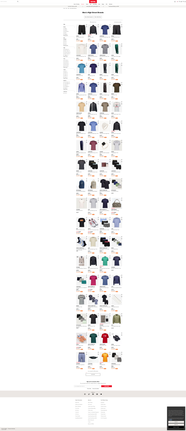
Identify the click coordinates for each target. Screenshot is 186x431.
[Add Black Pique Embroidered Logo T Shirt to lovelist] (86, 121)
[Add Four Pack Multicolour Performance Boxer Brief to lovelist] (86, 314)
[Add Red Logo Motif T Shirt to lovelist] (110, 333)
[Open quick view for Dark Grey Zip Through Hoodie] (121, 123)
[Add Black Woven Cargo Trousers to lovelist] (110, 63)
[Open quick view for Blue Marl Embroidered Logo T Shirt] (110, 26)
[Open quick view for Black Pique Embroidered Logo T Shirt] (86, 123)
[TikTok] (89, 394)
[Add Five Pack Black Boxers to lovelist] (121, 237)
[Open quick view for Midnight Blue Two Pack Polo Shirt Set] (110, 181)
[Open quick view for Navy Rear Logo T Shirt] (98, 65)
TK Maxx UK (93, 1)
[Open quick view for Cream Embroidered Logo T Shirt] (86, 46)
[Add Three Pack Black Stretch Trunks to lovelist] (98, 159)
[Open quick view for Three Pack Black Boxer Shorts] (121, 161)
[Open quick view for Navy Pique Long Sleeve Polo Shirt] (121, 277)
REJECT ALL (176, 424)
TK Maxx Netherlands (104, 410)
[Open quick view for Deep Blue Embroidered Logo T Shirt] (110, 277)
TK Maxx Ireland (103, 404)
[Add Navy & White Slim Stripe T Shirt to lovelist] (110, 44)
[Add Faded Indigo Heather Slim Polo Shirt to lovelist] (98, 44)
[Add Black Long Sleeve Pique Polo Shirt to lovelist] (98, 256)
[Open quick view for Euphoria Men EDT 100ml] (110, 161)
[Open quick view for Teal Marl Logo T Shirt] (86, 65)
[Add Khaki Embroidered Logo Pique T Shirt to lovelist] (110, 102)
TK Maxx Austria (103, 408)
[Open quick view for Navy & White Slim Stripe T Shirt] (110, 46)
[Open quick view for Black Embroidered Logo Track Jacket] (98, 104)
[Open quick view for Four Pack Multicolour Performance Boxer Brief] (86, 316)
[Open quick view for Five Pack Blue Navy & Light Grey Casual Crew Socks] (86, 238)
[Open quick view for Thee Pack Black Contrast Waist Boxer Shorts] (110, 238)
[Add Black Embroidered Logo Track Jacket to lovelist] (98, 102)
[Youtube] (101, 394)
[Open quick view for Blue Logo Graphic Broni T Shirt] (121, 258)
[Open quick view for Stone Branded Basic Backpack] (98, 181)
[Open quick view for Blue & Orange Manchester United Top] (86, 84)
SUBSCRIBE (106, 386)
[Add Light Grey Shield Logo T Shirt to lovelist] (98, 198)
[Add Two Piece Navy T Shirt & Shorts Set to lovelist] (110, 294)
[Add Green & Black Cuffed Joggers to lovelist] (121, 44)
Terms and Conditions (95, 388)
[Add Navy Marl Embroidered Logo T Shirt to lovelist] (98, 82)
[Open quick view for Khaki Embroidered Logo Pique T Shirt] (110, 104)
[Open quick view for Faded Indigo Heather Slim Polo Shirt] (98, 46)
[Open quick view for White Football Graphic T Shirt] (121, 104)
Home (99, 4)
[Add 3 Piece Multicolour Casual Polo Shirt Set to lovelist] (98, 294)
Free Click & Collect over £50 (72, 6)
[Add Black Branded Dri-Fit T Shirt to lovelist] (86, 217)
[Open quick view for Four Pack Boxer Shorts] (121, 181)
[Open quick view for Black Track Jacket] (98, 26)
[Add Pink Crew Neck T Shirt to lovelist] (98, 275)
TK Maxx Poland (103, 414)
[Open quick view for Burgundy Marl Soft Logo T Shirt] (98, 142)
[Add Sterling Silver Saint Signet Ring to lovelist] (110, 121)
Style (64, 47)
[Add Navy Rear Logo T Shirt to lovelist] (98, 63)
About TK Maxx (90, 402)
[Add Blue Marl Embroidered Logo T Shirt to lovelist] (110, 25)
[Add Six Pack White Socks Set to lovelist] (121, 294)
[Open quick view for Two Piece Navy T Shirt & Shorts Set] (110, 296)
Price (64, 58)
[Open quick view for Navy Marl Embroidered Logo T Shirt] (98, 84)
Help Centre (77, 402)
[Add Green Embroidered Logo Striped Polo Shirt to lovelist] (110, 256)
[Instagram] (84, 394)
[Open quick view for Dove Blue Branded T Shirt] (121, 219)
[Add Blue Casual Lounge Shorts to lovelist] (86, 352)
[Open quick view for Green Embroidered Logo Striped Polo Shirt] (110, 258)
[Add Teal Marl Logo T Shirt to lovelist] (86, 63)
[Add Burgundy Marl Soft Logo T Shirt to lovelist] (98, 140)
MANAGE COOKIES (176, 427)
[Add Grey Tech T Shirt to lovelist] (86, 159)
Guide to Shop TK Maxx (91, 406)
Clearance (82, 4)
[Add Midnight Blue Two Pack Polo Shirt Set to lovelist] (110, 179)
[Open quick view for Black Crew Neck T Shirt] (98, 316)
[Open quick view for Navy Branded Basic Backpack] (86, 181)
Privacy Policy (89, 388)
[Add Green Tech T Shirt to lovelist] (121, 82)
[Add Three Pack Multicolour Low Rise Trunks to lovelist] (110, 217)
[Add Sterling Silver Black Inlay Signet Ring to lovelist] (110, 140)
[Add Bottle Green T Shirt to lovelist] (98, 333)
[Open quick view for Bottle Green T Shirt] (98, 335)
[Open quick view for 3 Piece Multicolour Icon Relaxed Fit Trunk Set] (86, 277)
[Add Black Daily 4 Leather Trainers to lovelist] (121, 333)
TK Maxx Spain (103, 412)
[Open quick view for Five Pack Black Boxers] (121, 238)
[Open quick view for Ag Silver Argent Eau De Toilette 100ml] (110, 316)
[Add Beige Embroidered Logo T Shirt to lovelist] (98, 237)
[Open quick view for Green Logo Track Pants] (121, 65)
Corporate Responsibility (91, 408)
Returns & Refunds (78, 406)
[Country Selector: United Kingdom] (177, 1)
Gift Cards (77, 414)
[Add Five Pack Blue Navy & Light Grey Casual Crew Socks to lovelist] (86, 237)
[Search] (17, 1)
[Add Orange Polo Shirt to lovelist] (110, 352)
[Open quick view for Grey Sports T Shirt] (86, 296)
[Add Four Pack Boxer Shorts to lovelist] (121, 179)
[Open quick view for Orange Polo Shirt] (110, 354)
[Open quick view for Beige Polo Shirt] (86, 104)
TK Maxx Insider (90, 410)
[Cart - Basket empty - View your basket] (185, 1)
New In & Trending (76, 4)
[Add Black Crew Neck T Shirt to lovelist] (98, 314)
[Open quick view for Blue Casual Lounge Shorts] (86, 354)
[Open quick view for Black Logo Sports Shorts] (86, 26)
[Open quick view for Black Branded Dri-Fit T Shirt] (86, 219)
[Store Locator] (179, 1)
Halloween (110, 4)
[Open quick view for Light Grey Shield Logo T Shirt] (98, 200)
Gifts (106, 4)
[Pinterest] (97, 394)
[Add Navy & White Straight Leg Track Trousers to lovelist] (86, 140)
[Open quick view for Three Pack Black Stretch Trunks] (98, 161)
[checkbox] (69, 28)
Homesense (102, 402)
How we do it (90, 404)
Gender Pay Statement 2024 (92, 416)
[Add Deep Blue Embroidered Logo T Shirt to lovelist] (110, 275)
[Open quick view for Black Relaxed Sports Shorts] (121, 26)
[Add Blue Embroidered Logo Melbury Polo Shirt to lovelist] (110, 198)
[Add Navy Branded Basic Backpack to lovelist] (86, 179)
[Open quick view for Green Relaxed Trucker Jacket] (121, 316)
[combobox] (118, 22)
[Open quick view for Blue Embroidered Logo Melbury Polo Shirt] (110, 200)
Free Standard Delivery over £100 (114, 6)
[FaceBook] (93, 394)
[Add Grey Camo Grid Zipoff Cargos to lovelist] (110, 82)
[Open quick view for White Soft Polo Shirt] (86, 200)
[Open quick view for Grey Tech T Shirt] (86, 161)
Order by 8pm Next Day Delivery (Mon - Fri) (93, 6)
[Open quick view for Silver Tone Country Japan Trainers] (98, 219)
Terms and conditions (4, 428)
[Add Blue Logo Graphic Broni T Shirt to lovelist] (121, 256)
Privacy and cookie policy (11, 428)
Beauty (103, 4)
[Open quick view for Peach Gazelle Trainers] (86, 335)
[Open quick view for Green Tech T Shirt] (121, 84)
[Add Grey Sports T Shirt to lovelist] (86, 294)
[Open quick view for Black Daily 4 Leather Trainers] (121, 335)
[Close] (184, 408)
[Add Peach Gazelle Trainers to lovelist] (86, 333)
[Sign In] (175, 1)
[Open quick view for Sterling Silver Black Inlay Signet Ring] (110, 142)
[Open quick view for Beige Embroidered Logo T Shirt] (98, 238)
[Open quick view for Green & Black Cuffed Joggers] (121, 46)
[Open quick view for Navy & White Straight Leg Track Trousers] (86, 142)
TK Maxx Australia (103, 416)
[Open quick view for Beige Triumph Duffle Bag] (121, 200)
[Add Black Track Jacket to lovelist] (98, 25)
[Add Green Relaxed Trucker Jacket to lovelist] (121, 314)
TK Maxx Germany (103, 406)
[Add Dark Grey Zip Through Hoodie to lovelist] (121, 121)
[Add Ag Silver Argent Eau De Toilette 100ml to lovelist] (110, 314)
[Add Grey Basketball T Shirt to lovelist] (121, 140)
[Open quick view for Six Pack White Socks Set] (121, 296)
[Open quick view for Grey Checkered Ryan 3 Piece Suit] (86, 258)
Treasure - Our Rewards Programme (93, 412)
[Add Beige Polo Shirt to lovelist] (86, 102)
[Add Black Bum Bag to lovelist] (98, 352)
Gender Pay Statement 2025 (92, 414)
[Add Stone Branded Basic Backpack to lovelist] (98, 179)
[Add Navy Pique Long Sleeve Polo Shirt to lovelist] (121, 275)
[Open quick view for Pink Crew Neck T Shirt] (98, 277)
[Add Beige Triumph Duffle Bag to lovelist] (121, 198)
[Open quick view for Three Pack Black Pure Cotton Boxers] (121, 354)
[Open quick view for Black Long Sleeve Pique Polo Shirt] (98, 258)
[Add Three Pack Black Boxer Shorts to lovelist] (121, 159)
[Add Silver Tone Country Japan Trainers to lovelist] (98, 217)
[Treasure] (181, 1)
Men (90, 4)
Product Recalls (77, 416)
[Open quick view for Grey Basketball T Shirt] (121, 142)
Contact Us (77, 412)
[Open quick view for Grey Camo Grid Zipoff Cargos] (110, 84)
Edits (68, 8)
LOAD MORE (93, 374)
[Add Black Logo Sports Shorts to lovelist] (86, 25)
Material (65, 80)
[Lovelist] (183, 1)
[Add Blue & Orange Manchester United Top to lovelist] (86, 82)
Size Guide (77, 410)
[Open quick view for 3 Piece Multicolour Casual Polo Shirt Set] (98, 296)
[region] (176, 418)
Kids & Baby (95, 4)
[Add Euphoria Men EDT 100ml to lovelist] (110, 159)
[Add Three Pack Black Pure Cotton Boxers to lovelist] (121, 352)
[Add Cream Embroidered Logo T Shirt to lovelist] (86, 44)
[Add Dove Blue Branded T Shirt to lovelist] (121, 217)
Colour (65, 69)
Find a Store (77, 408)
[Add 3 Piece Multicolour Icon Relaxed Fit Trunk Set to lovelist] (86, 275)
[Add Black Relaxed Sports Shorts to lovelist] (121, 25)
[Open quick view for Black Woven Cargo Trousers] (110, 65)
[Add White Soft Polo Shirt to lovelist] (86, 198)
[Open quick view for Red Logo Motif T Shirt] (110, 335)
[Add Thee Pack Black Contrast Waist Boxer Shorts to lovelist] (110, 237)
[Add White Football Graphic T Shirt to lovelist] (121, 102)
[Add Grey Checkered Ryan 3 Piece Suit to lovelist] (86, 256)
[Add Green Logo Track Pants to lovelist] (121, 63)
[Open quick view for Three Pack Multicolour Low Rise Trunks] (110, 219)
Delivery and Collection (78, 404)
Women (87, 4)
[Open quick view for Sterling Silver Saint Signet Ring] (110, 123)
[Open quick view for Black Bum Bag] (98, 354)
